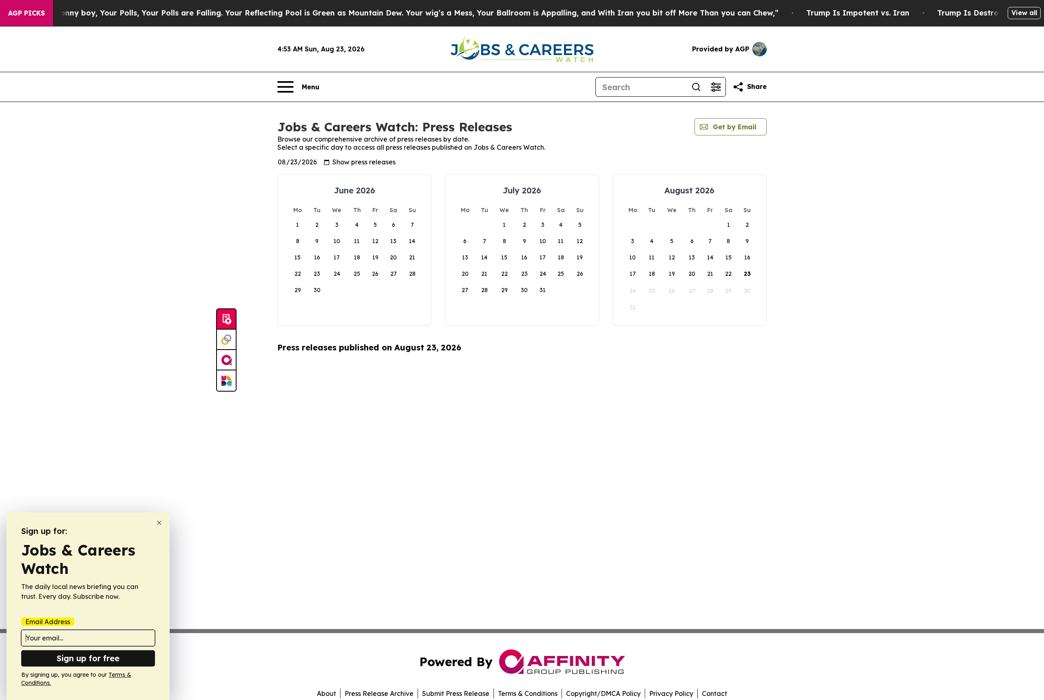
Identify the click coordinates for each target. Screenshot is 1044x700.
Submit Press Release (455, 693)
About (326, 693)
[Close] (159, 523)
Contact (714, 693)
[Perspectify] (226, 340)
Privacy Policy (671, 693)
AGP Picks (26, 13)
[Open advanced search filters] (715, 87)
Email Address (47, 622)
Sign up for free (88, 658)
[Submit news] (226, 319)
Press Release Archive (379, 693)
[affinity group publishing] (226, 360)
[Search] (696, 87)
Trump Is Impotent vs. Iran (857, 13)
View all (1024, 13)
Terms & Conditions (527, 693)
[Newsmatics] (226, 380)
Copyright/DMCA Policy (603, 693)
